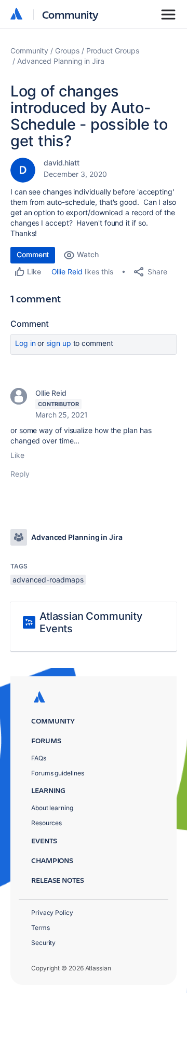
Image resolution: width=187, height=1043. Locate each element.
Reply (20, 473)
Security (43, 943)
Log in (25, 343)
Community (70, 14)
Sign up (58, 343)
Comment (33, 254)
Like (17, 455)
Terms (40, 927)
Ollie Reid (67, 271)
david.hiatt (61, 162)
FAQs (38, 758)
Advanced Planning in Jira (60, 61)
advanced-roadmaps (48, 579)
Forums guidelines (57, 773)
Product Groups (112, 50)
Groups (67, 50)
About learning (52, 808)
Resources (46, 823)
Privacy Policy (52, 912)
